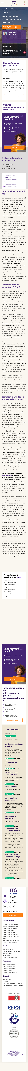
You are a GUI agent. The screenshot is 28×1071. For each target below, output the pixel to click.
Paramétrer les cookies (13, 1053)
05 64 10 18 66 (13, 34)
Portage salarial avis (8, 182)
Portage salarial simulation (10, 175)
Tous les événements (7, 164)
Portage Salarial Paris (9, 964)
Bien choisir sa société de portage (12, 983)
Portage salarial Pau (8, 596)
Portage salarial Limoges (9, 593)
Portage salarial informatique (10, 186)
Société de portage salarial (10, 926)
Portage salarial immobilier (10, 184)
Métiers (5, 938)
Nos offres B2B (7, 979)
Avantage (5, 981)
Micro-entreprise (7, 953)
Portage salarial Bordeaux (9, 589)
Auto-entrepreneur (8, 949)
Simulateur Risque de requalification (13, 985)
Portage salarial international (10, 179)
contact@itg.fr (12, 901)
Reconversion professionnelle (11, 940)
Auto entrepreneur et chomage (11, 951)
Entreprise (6, 976)
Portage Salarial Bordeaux (10, 968)
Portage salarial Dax (8, 591)
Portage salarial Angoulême (10, 582)
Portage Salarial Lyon (9, 966)
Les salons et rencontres (8, 168)
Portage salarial (8, 921)
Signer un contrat (14, 124)
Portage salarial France (9, 932)
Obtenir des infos (12, 128)
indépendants (13, 957)
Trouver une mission (11, 131)
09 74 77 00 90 (12, 902)
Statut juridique (7, 955)
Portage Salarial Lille (8, 970)
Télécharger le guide (12, 720)
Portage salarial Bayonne (9, 587)
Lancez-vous (13, 147)
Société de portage (8, 177)
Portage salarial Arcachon (9, 584)
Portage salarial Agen (8, 580)
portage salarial (7, 475)
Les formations (6, 166)
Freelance (6, 946)
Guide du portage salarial (10, 942)
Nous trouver (7, 961)
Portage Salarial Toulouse (10, 972)
